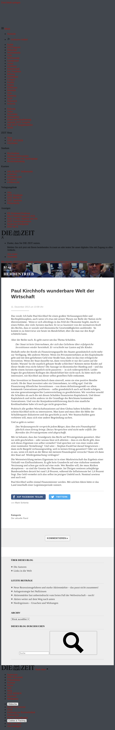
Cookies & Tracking (16, 721)
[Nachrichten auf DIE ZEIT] (18, 234)
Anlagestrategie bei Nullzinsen (30, 591)
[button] (5, 28)
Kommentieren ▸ (57, 538)
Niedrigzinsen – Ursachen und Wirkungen (36, 603)
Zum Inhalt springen (10, 2)
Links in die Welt (23, 570)
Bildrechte (12, 704)
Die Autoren (20, 566)
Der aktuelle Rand (19, 518)
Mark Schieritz (22, 502)
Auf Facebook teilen (30, 497)
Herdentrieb (19, 274)
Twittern (61, 497)
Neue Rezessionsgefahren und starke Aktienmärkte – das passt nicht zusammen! (56, 587)
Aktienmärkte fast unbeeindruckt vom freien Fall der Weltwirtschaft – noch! (54, 595)
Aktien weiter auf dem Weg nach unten (34, 599)
